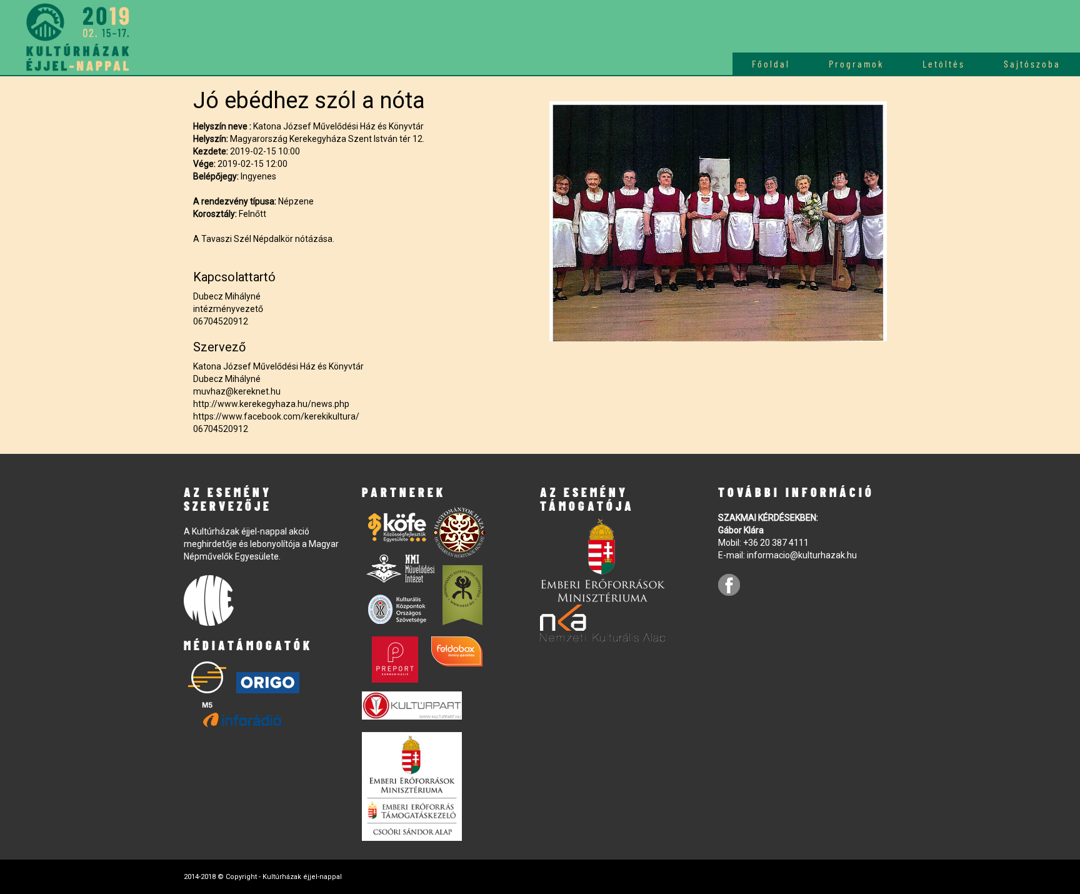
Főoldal (771, 63)
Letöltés (943, 63)
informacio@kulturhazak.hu (802, 555)
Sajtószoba (1032, 63)
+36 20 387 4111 (776, 543)
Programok (856, 63)
